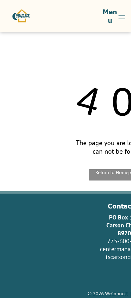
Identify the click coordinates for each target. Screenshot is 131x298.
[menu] (122, 17)
